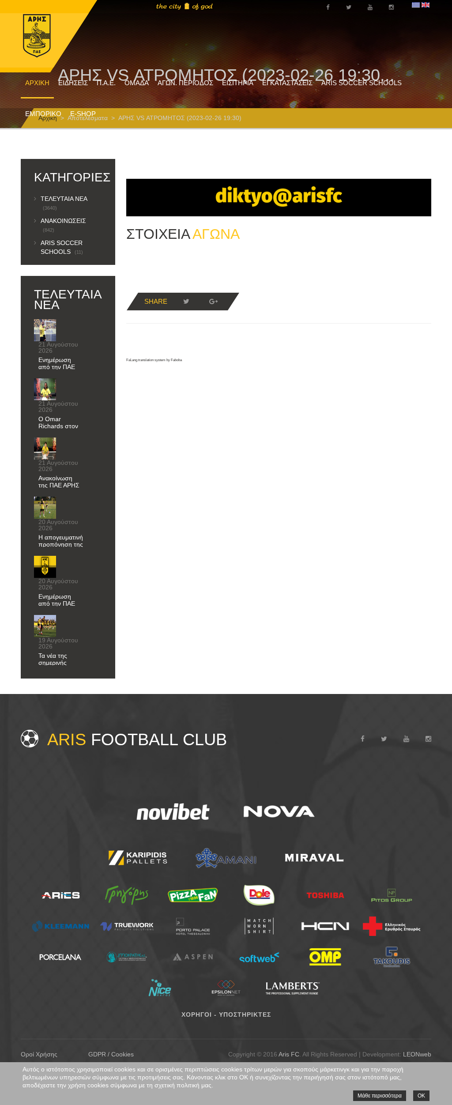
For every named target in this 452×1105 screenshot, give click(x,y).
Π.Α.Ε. (106, 83)
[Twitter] (186, 301)
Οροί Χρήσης (39, 1054)
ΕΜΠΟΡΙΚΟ (43, 113)
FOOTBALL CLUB (137, 739)
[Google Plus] (213, 301)
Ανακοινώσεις (63, 225)
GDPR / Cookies (111, 1054)
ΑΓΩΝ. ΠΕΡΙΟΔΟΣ (185, 83)
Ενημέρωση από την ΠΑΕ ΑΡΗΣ (56, 366)
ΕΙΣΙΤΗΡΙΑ (237, 83)
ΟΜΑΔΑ (136, 83)
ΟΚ (421, 1096)
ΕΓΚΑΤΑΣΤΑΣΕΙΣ (287, 83)
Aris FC (289, 1054)
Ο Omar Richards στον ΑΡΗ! (58, 426)
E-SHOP (83, 113)
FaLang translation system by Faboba (154, 360)
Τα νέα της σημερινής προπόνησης (56, 662)
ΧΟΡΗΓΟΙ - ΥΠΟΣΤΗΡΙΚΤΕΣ (226, 1014)
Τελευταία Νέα (64, 203)
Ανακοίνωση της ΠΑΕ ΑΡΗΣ (58, 482)
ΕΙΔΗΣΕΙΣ (73, 83)
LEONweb (417, 1054)
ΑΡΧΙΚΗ (37, 83)
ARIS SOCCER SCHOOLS (361, 83)
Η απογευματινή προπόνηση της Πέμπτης (60, 544)
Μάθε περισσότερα (380, 1096)
